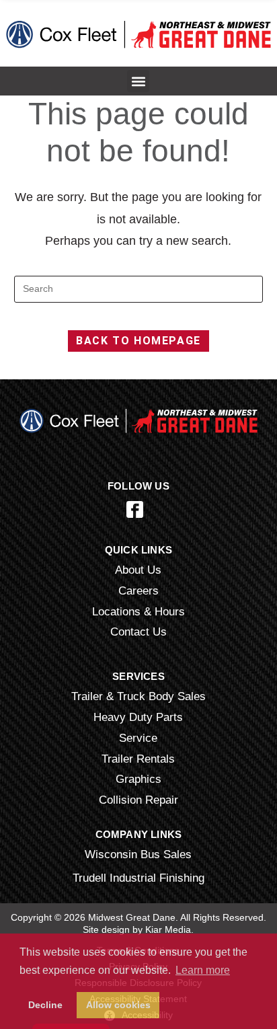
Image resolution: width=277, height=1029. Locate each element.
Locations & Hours (138, 611)
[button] (138, 81)
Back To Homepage (138, 340)
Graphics (138, 779)
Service (138, 738)
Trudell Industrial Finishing (138, 878)
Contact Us (138, 631)
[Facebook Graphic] (134, 509)
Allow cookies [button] (118, 1004)
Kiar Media (168, 929)
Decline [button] (45, 1004)
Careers (138, 590)
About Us (138, 570)
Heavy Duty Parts (138, 717)
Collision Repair (138, 800)
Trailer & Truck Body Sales (138, 696)
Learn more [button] (202, 970)
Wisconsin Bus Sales (138, 854)
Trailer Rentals (138, 759)
